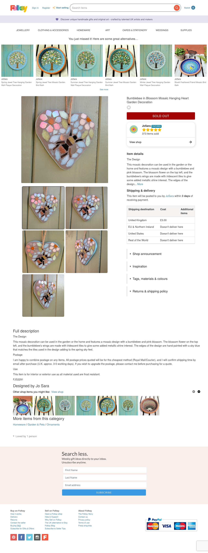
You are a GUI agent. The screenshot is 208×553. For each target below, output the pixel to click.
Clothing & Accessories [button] (53, 30)
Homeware (19, 424)
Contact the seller (18, 522)
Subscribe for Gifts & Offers (22, 528)
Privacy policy (84, 519)
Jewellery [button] (23, 30)
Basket (189, 7)
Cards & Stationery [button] (135, 30)
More (140, 184)
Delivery (13, 516)
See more (104, 89)
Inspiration (140, 266)
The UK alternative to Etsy (56, 522)
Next (199, 391)
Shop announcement (147, 254)
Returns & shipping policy (150, 291)
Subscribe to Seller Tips (55, 528)
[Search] (177, 8)
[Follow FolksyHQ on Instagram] (37, 537)
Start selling (62, 8)
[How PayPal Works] (171, 532)
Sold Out (161, 116)
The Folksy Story (85, 513)
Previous (193, 391)
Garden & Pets (36, 424)
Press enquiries (85, 525)
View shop (57, 392)
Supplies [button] (186, 30)
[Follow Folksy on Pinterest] (13, 537)
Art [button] (107, 30)
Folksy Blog (50, 525)
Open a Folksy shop (53, 513)
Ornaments (53, 424)
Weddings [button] (162, 30)
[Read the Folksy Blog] (45, 537)
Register (46, 7)
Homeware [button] (83, 30)
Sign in (35, 7)
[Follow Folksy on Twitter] (29, 537)
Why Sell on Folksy (53, 519)
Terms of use (84, 522)
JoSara (146, 126)
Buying (15, 525)
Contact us (83, 516)
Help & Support (51, 516)
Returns (13, 519)
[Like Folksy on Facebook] (21, 537)
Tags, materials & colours (150, 278)
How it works (15, 513)
